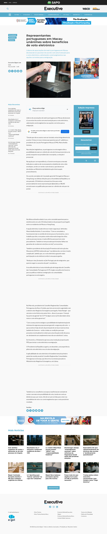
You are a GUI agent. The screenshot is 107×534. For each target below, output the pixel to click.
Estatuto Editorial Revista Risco (66, 516)
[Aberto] (10, 14)
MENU (5, 2)
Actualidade (12, 35)
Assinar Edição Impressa (64, 518)
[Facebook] (9, 71)
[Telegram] (42, 410)
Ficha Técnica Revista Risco (41, 514)
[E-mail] (21, 71)
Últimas (16, 14)
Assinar (86, 132)
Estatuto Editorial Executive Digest (65, 513)
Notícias (11, 40)
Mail (10, 2)
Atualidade (26, 14)
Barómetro (76, 14)
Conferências (88, 14)
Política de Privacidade (87, 514)
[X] (12, 71)
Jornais (14, 2)
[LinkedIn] (15, 71)
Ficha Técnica (37, 512)
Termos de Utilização (86, 512)
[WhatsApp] (18, 71)
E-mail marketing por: (13, 512)
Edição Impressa (39, 14)
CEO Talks (66, 14)
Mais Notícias (53, 487)
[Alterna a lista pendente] (20, 14)
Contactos (84, 516)
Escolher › (65, 131)
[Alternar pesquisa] (8, 9)
